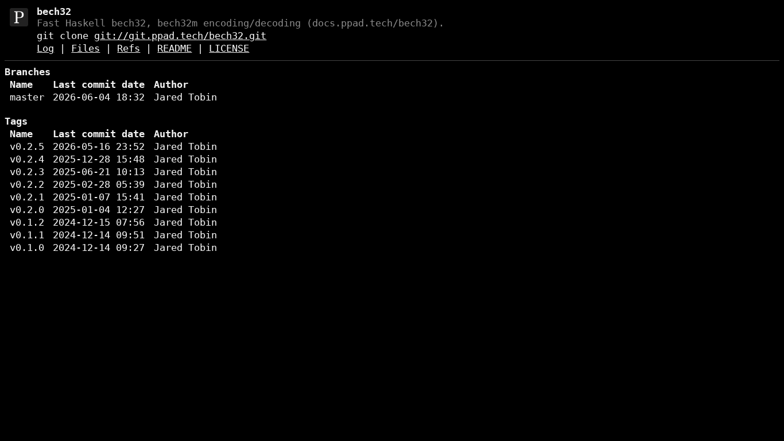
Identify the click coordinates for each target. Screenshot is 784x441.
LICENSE (229, 48)
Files (85, 48)
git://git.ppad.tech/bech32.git (180, 35)
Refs (128, 48)
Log (45, 48)
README (174, 48)
